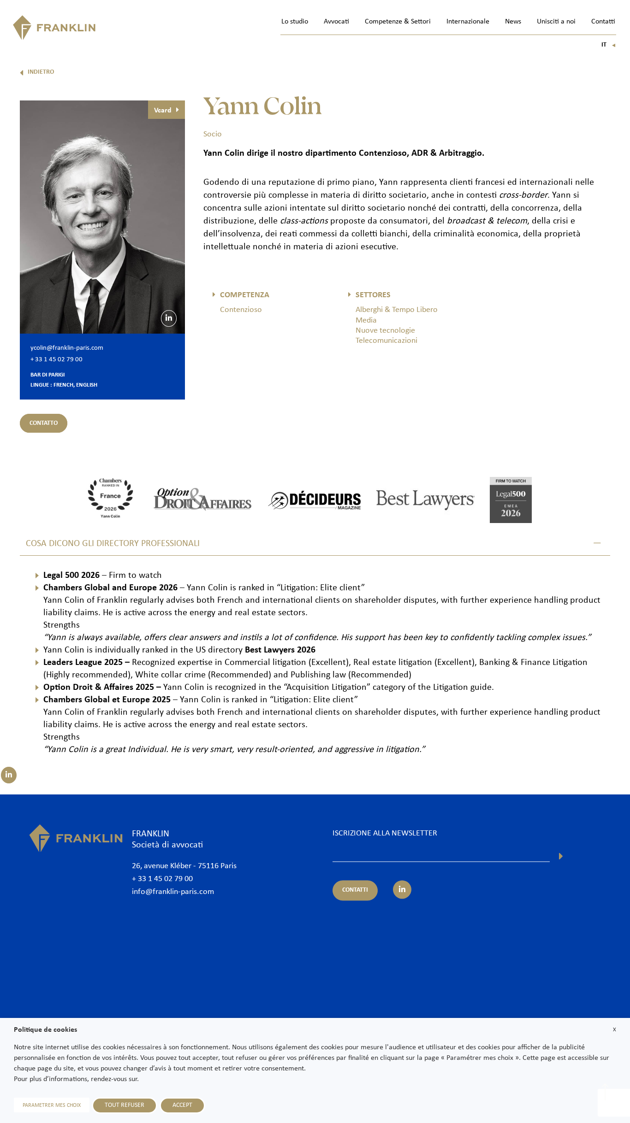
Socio (212, 134)
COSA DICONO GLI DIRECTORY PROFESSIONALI (113, 543)
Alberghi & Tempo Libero (397, 310)
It (608, 44)
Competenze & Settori (398, 21)
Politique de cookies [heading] (45, 1030)
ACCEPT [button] (182, 1105)
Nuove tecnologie (385, 330)
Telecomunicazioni (386, 340)
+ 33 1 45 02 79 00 (56, 359)
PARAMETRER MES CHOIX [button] (52, 1105)
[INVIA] (561, 856)
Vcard (163, 110)
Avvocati (336, 21)
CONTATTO (44, 423)
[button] (315, 544)
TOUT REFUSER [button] (124, 1105)
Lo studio (294, 21)
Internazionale (467, 21)
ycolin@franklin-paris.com (66, 348)
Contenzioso (241, 310)
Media (366, 320)
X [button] (614, 1030)
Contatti (603, 21)
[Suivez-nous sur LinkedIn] (9, 775)
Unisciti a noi (556, 21)
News (513, 21)
